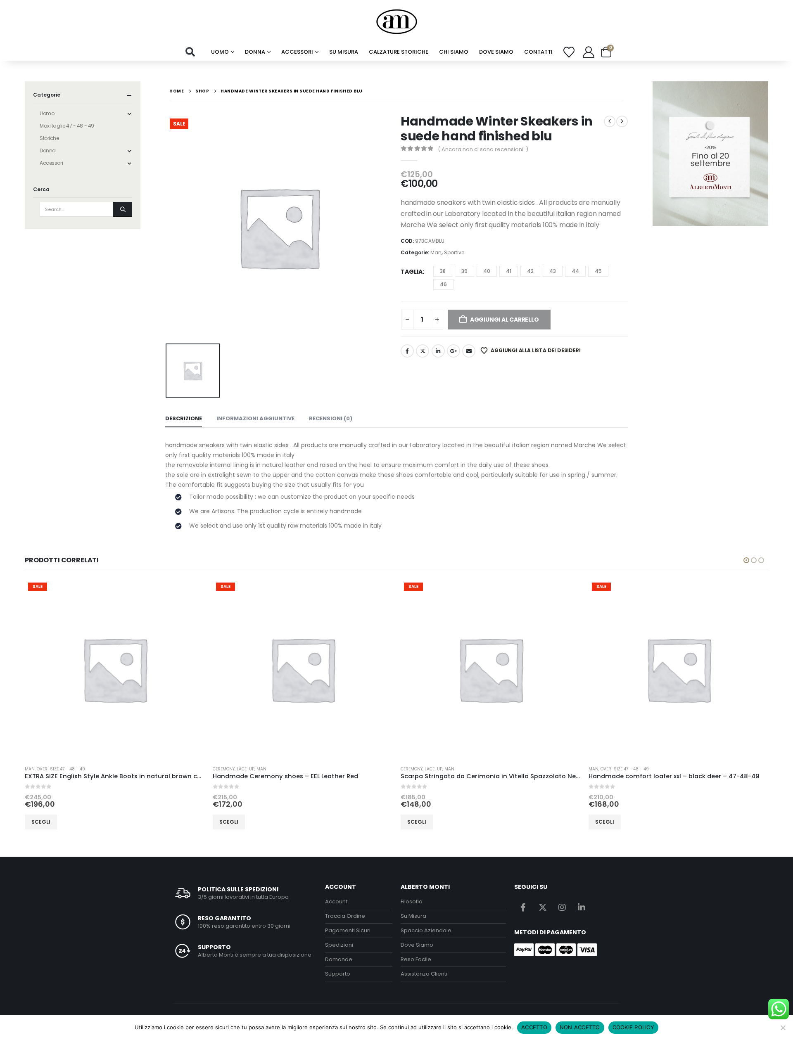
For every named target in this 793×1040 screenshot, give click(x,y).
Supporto (337, 974)
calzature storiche (398, 52)
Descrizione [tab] (183, 418)
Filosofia (412, 901)
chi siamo (453, 52)
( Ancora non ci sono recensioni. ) (483, 149)
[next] (622, 121)
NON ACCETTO (580, 1027)
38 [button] (443, 271)
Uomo (220, 52)
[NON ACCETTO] (783, 1027)
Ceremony (224, 769)
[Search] (122, 209)
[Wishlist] (569, 52)
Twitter (422, 351)
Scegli (40, 821)
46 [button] (443, 284)
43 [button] (552, 271)
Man (436, 252)
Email (468, 351)
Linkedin (581, 907)
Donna (255, 52)
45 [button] (598, 271)
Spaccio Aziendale (426, 930)
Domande (338, 959)
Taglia (412, 272)
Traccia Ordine (345, 916)
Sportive (454, 252)
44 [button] (575, 271)
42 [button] (530, 271)
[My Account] (589, 52)
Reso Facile (416, 959)
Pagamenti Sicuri (347, 930)
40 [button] (486, 271)
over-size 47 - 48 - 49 (61, 769)
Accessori (297, 52)
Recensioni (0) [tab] (330, 418)
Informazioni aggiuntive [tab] (255, 418)
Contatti (538, 52)
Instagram (562, 907)
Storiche (49, 138)
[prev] (609, 121)
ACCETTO (534, 1027)
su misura (343, 52)
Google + (453, 351)
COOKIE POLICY (633, 1027)
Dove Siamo (496, 52)
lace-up (245, 769)
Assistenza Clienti (424, 974)
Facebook (407, 351)
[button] (190, 52)
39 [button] (464, 271)
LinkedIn (438, 351)
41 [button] (508, 271)
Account (336, 901)
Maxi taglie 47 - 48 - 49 (67, 125)
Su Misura (413, 916)
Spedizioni (339, 945)
